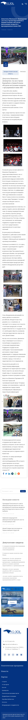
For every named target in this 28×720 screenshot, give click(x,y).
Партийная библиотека (8, 699)
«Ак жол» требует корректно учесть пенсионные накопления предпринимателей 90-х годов (12, 578)
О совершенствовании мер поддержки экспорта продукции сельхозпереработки (13, 547)
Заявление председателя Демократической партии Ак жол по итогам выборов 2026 (13, 519)
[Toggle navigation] (25, 3)
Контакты (4, 702)
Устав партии (5, 684)
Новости (9, 29)
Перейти (12, 602)
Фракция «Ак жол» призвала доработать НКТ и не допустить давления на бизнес (11, 571)
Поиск (23, 491)
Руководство (5, 690)
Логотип (4, 687)
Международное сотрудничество (10, 705)
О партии (4, 681)
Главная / (4, 29)
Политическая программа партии (10, 693)
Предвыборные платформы (9, 696)
